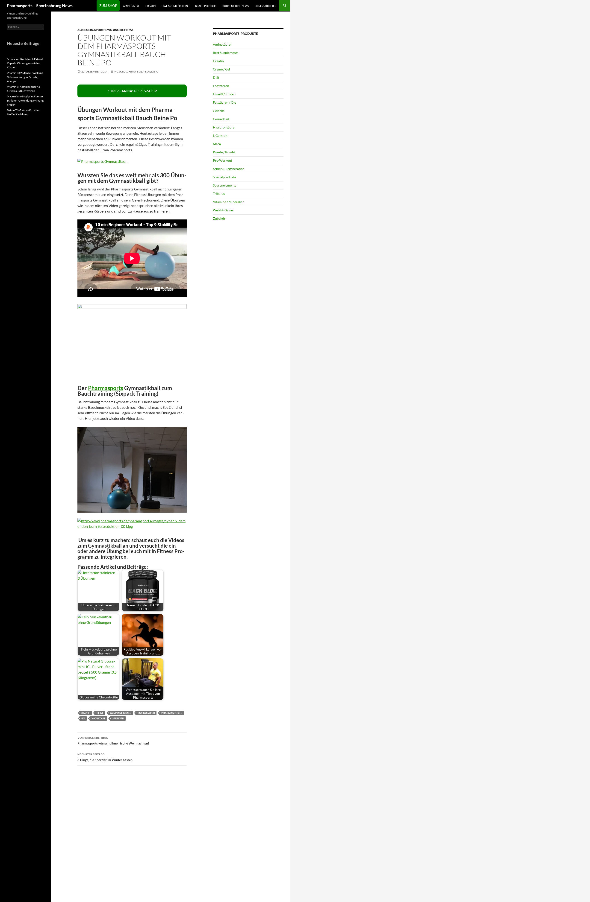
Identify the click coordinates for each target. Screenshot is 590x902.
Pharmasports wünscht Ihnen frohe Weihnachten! (113, 740)
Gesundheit (221, 119)
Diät (216, 77)
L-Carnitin (220, 135)
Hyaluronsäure (223, 127)
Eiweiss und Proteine (175, 5)
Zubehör (219, 218)
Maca (217, 144)
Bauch (85, 712)
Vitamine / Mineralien (228, 202)
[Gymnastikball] (102, 161)
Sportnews (103, 30)
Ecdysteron (221, 86)
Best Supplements (225, 53)
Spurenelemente (224, 185)
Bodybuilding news (235, 5)
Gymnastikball (120, 712)
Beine (100, 712)
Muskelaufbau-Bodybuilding (136, 71)
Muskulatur (146, 712)
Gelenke (218, 111)
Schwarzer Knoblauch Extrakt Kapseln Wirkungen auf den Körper (25, 63)
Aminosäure (131, 5)
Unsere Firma (123, 30)
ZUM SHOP (108, 5)
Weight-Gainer (223, 210)
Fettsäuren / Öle (224, 102)
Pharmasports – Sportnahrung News (40, 5)
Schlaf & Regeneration (229, 169)
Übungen (118, 718)
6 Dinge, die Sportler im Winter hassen (105, 757)
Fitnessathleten (265, 5)
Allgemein (85, 30)
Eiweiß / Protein (224, 94)
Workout (98, 718)
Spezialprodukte (224, 177)
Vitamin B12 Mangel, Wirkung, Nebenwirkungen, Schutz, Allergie (25, 77)
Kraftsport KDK (205, 5)
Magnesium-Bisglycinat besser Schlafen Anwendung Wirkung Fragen (25, 100)
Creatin (150, 5)
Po (83, 718)
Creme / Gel (221, 69)
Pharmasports (105, 388)
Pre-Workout (222, 160)
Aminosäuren (222, 44)
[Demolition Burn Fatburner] (132, 523)
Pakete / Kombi (224, 152)
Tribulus (219, 194)
